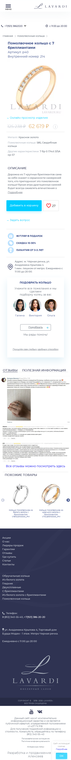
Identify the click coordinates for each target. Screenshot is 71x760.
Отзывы (7, 553)
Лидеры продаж (12, 545)
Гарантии (8, 549)
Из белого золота (13, 580)
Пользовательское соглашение (36, 739)
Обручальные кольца (16, 576)
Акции (6, 538)
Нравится (48, 205)
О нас (5, 542)
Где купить (9, 557)
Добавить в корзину (24, 205)
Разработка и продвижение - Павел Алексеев (35, 754)
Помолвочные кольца (16, 599)
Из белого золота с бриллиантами (24, 595)
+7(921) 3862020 (14, 26)
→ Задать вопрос (18, 220)
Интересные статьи (35, 747)
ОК (61, 756)
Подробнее (15, 192)
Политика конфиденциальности (35, 741)
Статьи (6, 561)
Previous (3, 500)
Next (68, 500)
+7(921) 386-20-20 (34, 617)
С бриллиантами (13, 591)
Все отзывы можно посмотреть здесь (35, 466)
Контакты (8, 564)
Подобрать (35, 327)
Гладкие (7, 583)
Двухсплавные (11, 587)
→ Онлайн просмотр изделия (27, 118)
